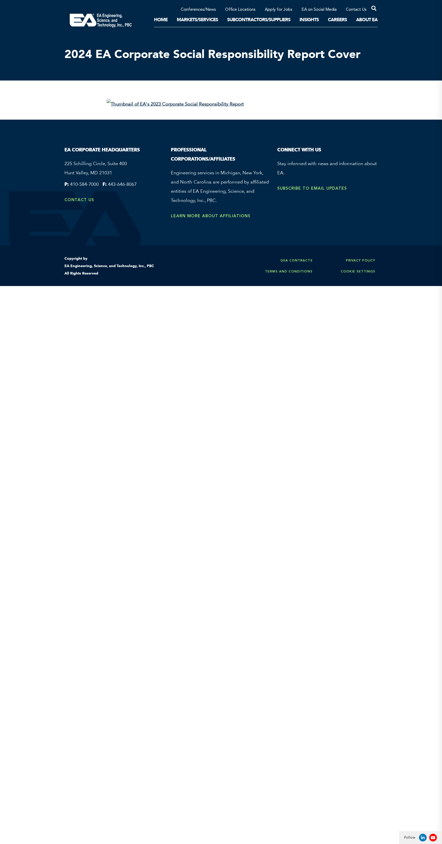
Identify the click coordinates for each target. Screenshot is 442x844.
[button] (372, 9)
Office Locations (240, 10)
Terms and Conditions (289, 271)
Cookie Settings (358, 271)
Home (161, 19)
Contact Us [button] (356, 10)
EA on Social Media (319, 10)
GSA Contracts (296, 260)
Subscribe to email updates (312, 188)
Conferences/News (198, 10)
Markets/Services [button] (197, 19)
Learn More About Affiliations (210, 215)
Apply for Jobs (278, 10)
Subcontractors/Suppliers (258, 19)
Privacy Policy (360, 260)
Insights (309, 19)
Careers (337, 19)
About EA (367, 19)
